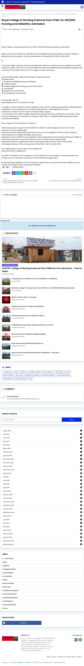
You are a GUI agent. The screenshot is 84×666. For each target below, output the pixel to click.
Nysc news (19, 375)
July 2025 (42, 477)
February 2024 (42, 534)
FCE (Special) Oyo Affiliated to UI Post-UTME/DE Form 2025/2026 (34, 279)
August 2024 (42, 516)
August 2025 (42, 473)
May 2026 (42, 441)
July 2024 (42, 520)
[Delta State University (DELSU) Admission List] (6, 346)
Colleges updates (13, 14)
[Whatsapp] (22, 173)
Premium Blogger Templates (21, 662)
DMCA (79, 657)
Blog (16, 372)
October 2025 (42, 466)
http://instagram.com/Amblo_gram (62, 623)
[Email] (30, 173)
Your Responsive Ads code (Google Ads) (42, 226)
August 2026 (42, 431)
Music (68, 372)
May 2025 (42, 484)
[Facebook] (14, 173)
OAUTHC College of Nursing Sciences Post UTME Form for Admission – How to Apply (42, 270)
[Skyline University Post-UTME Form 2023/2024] (6, 309)
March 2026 (42, 448)
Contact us (61, 657)
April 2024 (42, 527)
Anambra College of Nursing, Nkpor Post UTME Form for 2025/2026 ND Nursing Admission (43, 288)
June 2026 (42, 438)
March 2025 (42, 491)
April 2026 (42, 445)
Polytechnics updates (32, 375)
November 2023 (42, 544)
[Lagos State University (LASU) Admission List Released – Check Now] (6, 355)
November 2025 (42, 463)
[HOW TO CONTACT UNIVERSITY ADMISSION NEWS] (6, 336)
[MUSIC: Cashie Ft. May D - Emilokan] (6, 299)
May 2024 (42, 523)
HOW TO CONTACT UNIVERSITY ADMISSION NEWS (25, 2)
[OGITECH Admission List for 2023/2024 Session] (6, 318)
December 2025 (42, 459)
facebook (23, 623)
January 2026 (42, 456)
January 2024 (42, 537)
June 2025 (42, 480)
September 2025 (42, 470)
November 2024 (42, 505)
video (30, 379)
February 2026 (42, 452)
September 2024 (42, 512)
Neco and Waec (8, 375)
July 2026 (42, 434)
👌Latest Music (7, 372)
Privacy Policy (71, 657)
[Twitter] (18, 173)
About (54, 657)
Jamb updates (48, 372)
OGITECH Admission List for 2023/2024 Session (27, 316)
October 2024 (42, 509)
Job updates (59, 372)
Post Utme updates (48, 375)
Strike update (7, 379)
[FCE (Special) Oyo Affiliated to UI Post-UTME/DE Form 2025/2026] (6, 281)
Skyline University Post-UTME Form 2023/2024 (27, 306)
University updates (20, 379)
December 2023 (42, 541)
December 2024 (42, 502)
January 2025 (42, 498)
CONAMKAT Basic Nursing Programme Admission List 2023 (32, 325)
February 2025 (42, 495)
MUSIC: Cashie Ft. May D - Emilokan (23, 297)
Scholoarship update (63, 375)
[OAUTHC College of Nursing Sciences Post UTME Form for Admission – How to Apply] (42, 250)
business (23, 372)
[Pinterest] (26, 173)
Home (4, 14)
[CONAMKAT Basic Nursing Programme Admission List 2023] (6, 327)
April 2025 (42, 487)
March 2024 (42, 530)
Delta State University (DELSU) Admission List (27, 343)
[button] (78, 2)
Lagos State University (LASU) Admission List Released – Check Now (35, 353)
